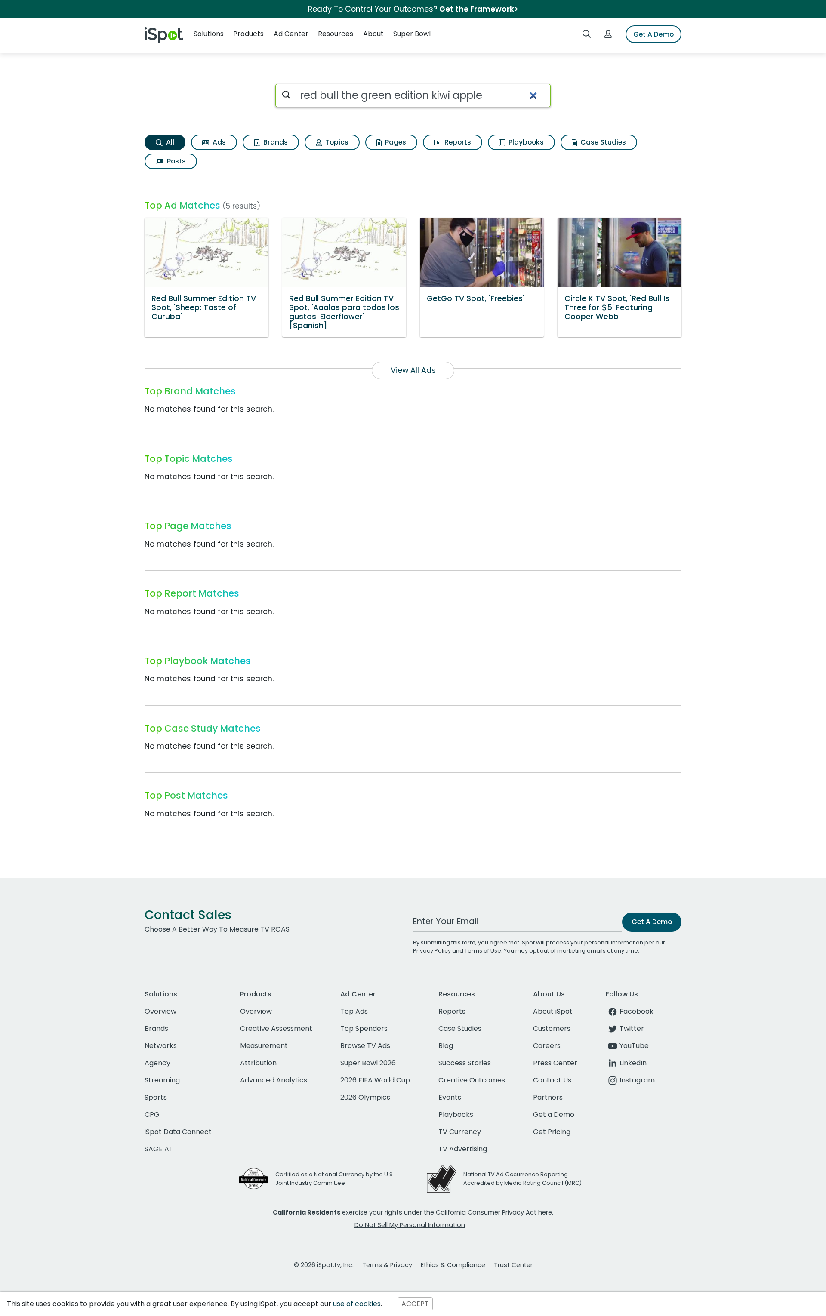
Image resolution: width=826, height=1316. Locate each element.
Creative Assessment (276, 1028)
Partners (548, 1097)
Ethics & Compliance (453, 1265)
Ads (218, 142)
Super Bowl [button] (412, 34)
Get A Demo (653, 34)
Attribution (258, 1063)
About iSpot (553, 1011)
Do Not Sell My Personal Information (409, 1225)
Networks (161, 1046)
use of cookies (357, 1304)
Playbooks (525, 142)
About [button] (373, 34)
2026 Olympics (365, 1097)
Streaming (162, 1080)
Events (449, 1097)
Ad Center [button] (291, 34)
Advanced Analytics (273, 1080)
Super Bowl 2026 (368, 1063)
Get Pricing (551, 1132)
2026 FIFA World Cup (375, 1080)
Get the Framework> (478, 9)
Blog (445, 1046)
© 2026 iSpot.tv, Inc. (324, 1265)
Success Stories (464, 1063)
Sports (156, 1097)
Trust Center (513, 1265)
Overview (160, 1011)
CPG (152, 1114)
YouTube (634, 1046)
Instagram (637, 1080)
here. (545, 1212)
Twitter (632, 1028)
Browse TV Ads (365, 1046)
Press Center (555, 1063)
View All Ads (413, 370)
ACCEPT (415, 1304)
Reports (457, 142)
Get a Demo (553, 1114)
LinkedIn (633, 1063)
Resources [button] (335, 34)
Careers (547, 1046)
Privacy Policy (432, 950)
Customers (551, 1028)
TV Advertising (462, 1149)
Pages (394, 142)
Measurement (264, 1046)
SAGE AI (158, 1149)
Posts (175, 161)
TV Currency (459, 1132)
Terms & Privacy (387, 1265)
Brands (275, 142)
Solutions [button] (209, 34)
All (169, 142)
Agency (157, 1063)
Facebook (636, 1011)
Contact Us (552, 1080)
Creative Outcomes (471, 1080)
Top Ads (354, 1011)
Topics (336, 142)
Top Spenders (364, 1028)
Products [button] (248, 34)
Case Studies (602, 142)
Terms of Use (483, 950)
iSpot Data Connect (178, 1132)
